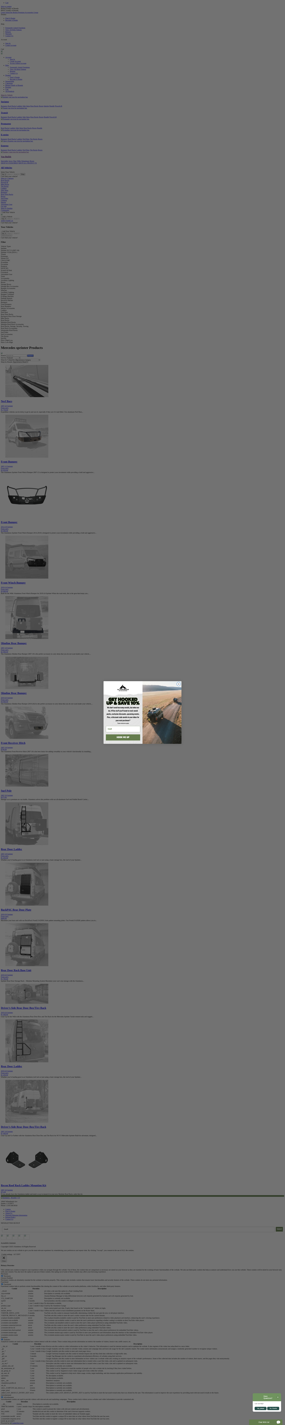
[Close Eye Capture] (277, 1397)
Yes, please (260, 1408)
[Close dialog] (179, 684)
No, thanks (273, 1408)
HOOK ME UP (123, 737)
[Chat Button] (265, 1422)
